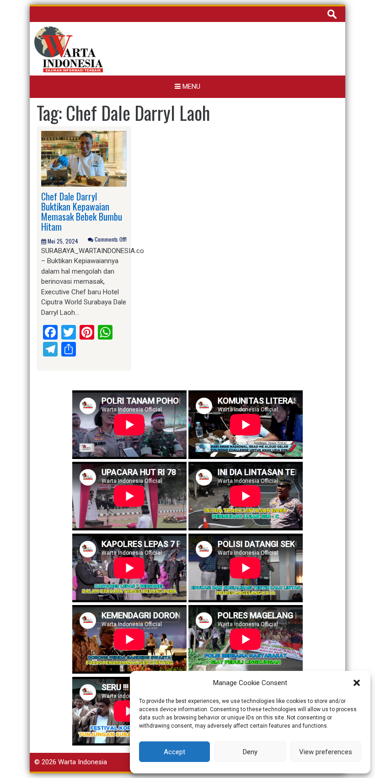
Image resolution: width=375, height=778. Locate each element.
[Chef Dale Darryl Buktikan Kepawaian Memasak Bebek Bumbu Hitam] (84, 158)
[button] (356, 682)
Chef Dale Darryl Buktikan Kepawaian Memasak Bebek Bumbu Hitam (81, 211)
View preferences (325, 752)
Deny (250, 752)
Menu (190, 86)
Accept (174, 752)
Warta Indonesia (82, 762)
